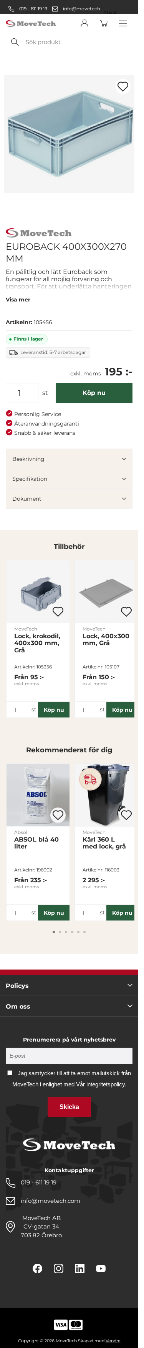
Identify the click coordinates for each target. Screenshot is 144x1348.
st (45, 392)
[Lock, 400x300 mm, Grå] (106, 591)
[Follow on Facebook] (37, 1268)
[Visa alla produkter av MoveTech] (38, 233)
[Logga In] (84, 23)
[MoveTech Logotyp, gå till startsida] (31, 23)
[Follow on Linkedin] (79, 1268)
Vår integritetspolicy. (101, 1084)
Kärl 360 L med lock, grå (104, 843)
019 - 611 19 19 (32, 8)
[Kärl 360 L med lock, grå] (106, 795)
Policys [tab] (17, 985)
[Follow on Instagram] (58, 1268)
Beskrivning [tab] (28, 458)
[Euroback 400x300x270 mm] (69, 134)
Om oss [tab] (18, 1006)
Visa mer (18, 299)
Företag (112, 4)
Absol (20, 832)
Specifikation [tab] (29, 478)
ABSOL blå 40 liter (36, 843)
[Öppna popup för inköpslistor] (123, 86)
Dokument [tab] (26, 498)
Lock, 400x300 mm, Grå (106, 640)
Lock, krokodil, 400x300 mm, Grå (37, 643)
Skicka (69, 1107)
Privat (110, 12)
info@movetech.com (87, 8)
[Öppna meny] (122, 23)
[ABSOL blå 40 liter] (38, 795)
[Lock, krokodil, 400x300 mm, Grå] (38, 591)
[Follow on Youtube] (100, 1268)
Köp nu (94, 392)
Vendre (113, 1340)
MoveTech (25, 629)
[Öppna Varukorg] (103, 23)
